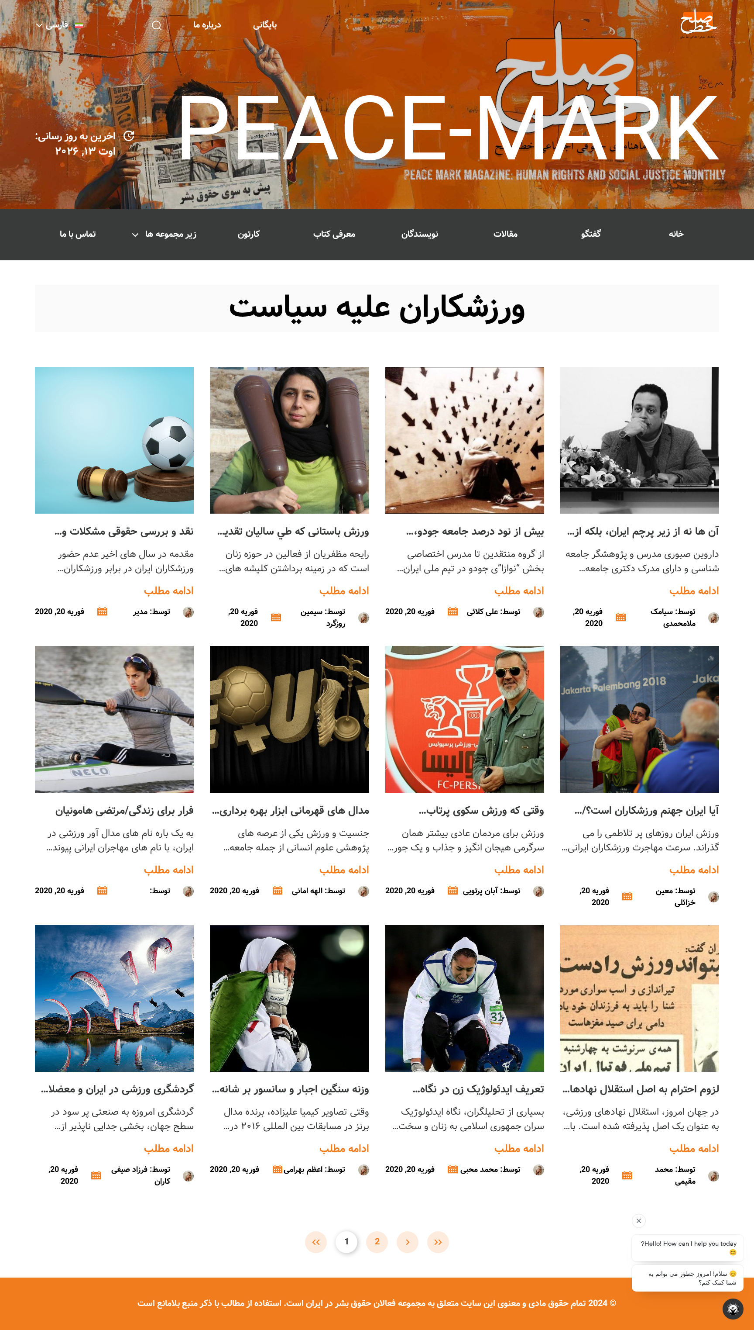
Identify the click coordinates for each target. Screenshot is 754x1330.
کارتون (249, 234)
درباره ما (207, 25)
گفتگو (591, 234)
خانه (676, 234)
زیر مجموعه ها (170, 234)
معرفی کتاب (334, 234)
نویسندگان (419, 234)
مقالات (506, 234)
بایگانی (265, 25)
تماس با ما (78, 234)
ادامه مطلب (694, 591)
